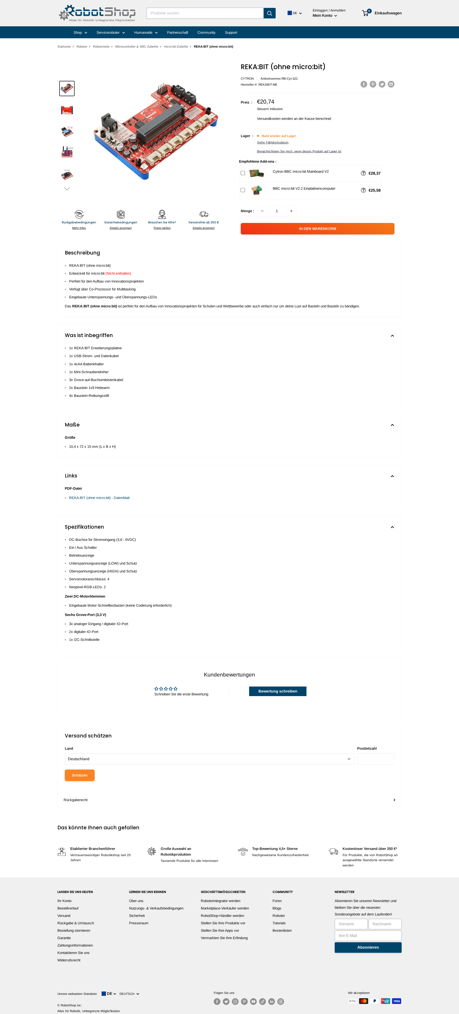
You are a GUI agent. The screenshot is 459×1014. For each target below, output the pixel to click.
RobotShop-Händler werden (222, 916)
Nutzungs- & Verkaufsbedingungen (156, 908)
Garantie (64, 938)
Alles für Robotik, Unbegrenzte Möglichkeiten (88, 1011)
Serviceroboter (108, 32)
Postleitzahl (367, 748)
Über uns (136, 901)
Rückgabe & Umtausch (75, 923)
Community (206, 32)
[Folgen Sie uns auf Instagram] (235, 1001)
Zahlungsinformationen (75, 945)
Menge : (247, 211)
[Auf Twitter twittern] (382, 84)
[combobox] (205, 13)
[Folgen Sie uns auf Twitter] (226, 1001)
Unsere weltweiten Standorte (77, 994)
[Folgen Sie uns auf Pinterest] (244, 1001)
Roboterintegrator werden (220, 901)
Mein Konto (323, 15)
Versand (63, 916)
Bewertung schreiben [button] (277, 691)
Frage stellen (162, 228)
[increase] (291, 211)
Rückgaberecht (75, 800)
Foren (277, 901)
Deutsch (128, 994)
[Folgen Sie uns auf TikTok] (262, 1001)
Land (69, 748)
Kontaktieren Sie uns (73, 953)
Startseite (64, 46)
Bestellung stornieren (73, 930)
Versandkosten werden (275, 118)
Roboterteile (101, 46)
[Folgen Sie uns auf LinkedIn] (271, 1001)
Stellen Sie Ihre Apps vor (220, 930)
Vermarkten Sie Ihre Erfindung (224, 938)
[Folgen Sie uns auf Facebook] (217, 1001)
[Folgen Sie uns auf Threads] (280, 1001)
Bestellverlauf (67, 908)
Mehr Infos (79, 228)
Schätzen (79, 775)
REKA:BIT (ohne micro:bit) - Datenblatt (99, 498)
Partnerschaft (177, 32)
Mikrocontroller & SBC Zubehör (136, 46)
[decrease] (262, 211)
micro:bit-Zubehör (176, 46)
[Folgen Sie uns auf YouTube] (253, 1001)
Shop (78, 32)
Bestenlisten (282, 930)
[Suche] (270, 13)
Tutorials (279, 923)
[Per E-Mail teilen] (391, 84)
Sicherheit (137, 916)
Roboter (81, 46)
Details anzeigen (121, 228)
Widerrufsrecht (68, 960)
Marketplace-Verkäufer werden (225, 908)
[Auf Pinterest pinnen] (373, 84)
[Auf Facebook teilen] (364, 84)
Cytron (247, 78)
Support (231, 32)
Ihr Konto (64, 901)
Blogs (277, 908)
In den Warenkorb (317, 229)
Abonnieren (368, 947)
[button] (66, 188)
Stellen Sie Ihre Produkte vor (223, 923)
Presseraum (138, 923)
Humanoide (143, 32)
